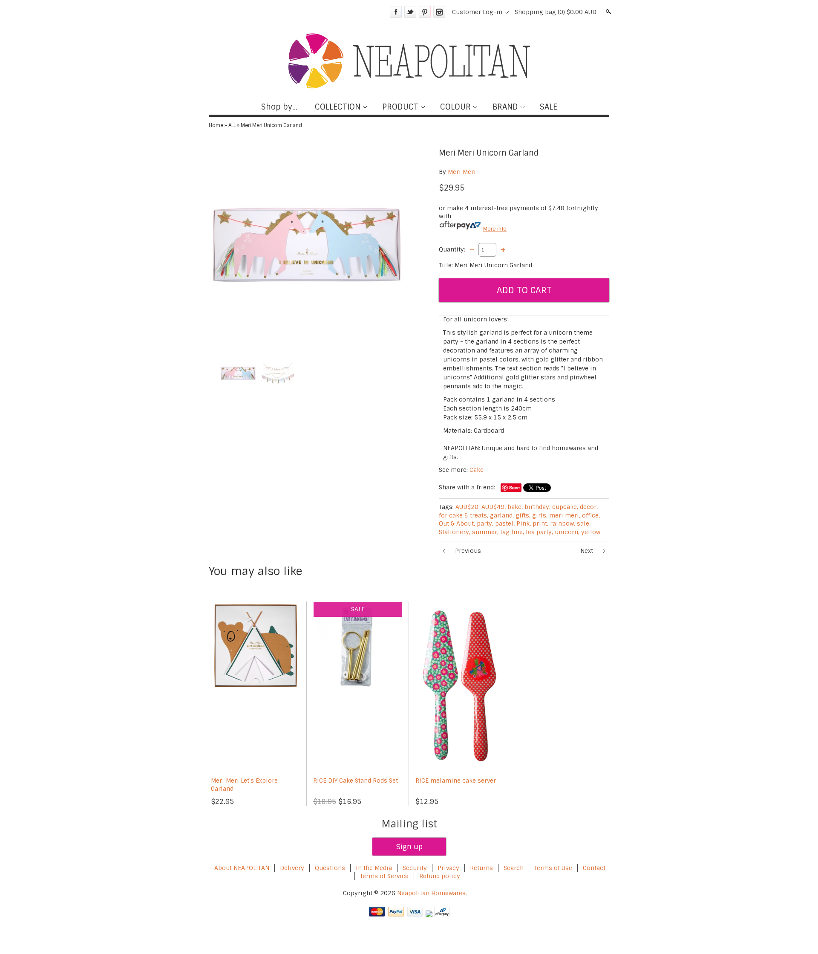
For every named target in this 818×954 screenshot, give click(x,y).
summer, (485, 532)
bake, (515, 507)
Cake (476, 470)
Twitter (410, 12)
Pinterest (425, 12)
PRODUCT (400, 107)
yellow (590, 532)
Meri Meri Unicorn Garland (271, 125)
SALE (548, 107)
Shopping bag (555, 12)
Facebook (396, 12)
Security (415, 868)
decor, (589, 507)
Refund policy (439, 876)
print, (540, 523)
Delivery (292, 868)
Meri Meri (462, 172)
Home (216, 125)
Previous (468, 551)
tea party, (539, 532)
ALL (232, 125)
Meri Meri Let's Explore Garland (244, 785)
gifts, (523, 515)
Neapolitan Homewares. (432, 893)
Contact (594, 868)
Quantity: (452, 249)
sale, (583, 523)
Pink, (523, 523)
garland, (502, 515)
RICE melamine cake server (455, 780)
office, (591, 515)
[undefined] (307, 245)
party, (485, 523)
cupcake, (565, 507)
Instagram (439, 12)
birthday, (537, 507)
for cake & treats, (463, 515)
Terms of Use (553, 868)
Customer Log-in (477, 12)
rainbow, (562, 523)
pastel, (505, 523)
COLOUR (455, 107)
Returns (481, 868)
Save (514, 487)
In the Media (374, 868)
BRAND (505, 107)
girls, (539, 515)
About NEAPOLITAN (241, 868)
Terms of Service (384, 876)
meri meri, (564, 515)
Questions (330, 868)
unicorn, (567, 532)
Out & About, (457, 523)
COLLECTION (337, 107)
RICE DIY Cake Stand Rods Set (355, 780)
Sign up (409, 846)
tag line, (512, 532)
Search (607, 11)
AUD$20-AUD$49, (480, 507)
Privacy (449, 868)
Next (586, 551)
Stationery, (454, 532)
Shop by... (279, 107)
